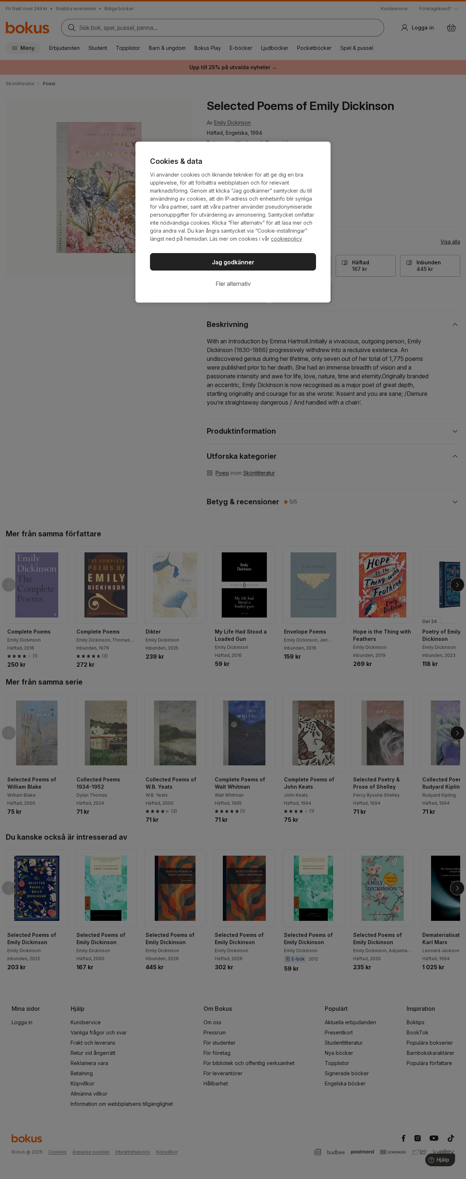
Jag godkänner (233, 262)
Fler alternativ (233, 283)
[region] (233, 222)
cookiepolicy (286, 239)
